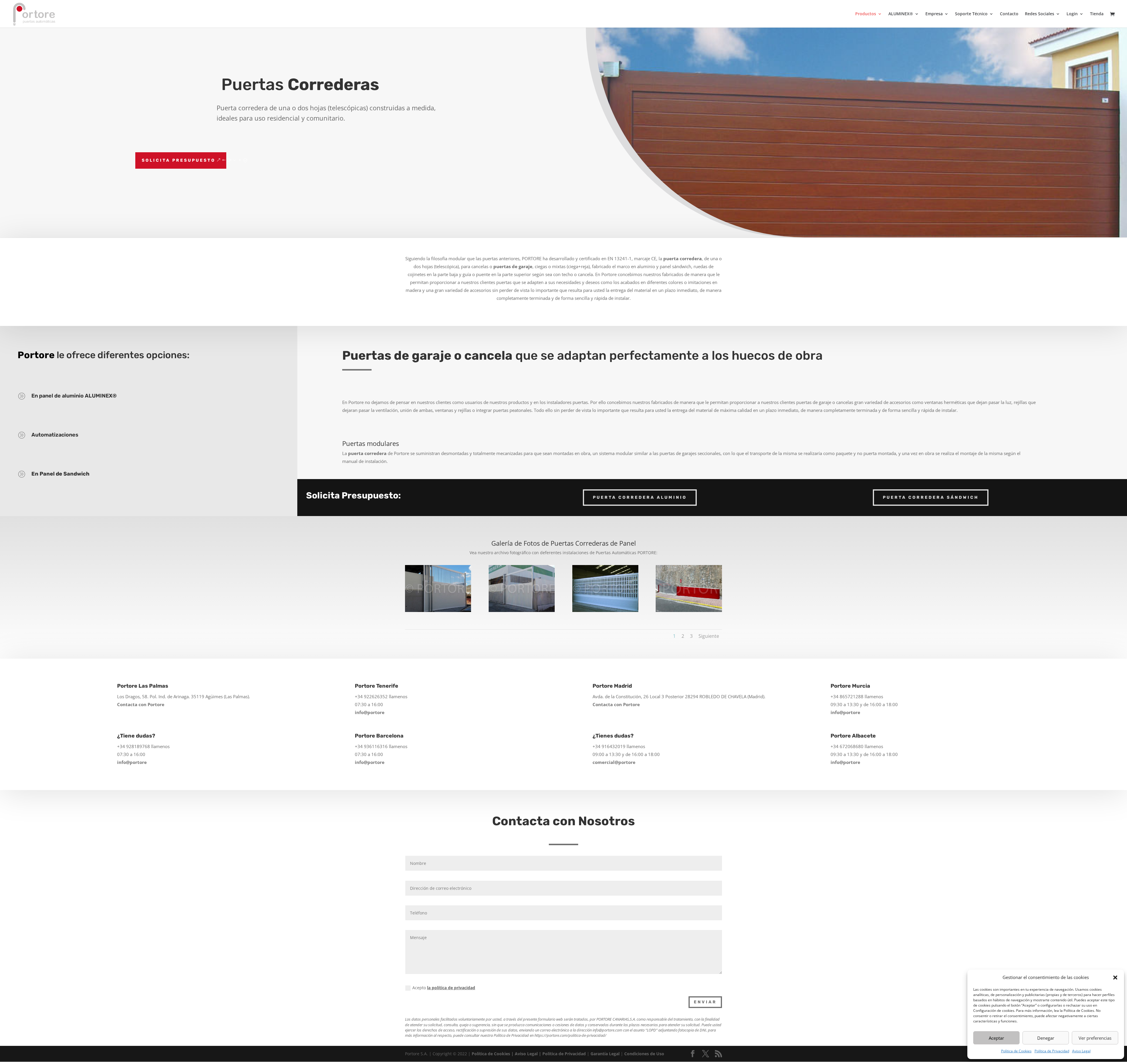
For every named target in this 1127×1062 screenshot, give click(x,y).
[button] (1115, 977)
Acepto (443, 987)
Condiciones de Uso (644, 1053)
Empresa (934, 14)
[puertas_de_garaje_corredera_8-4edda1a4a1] (689, 610)
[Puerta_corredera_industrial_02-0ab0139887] (522, 610)
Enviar (705, 1002)
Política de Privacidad (1052, 1051)
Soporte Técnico (971, 14)
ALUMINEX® (900, 14)
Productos (865, 14)
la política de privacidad (451, 987)
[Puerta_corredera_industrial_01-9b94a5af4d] (438, 610)
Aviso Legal (1081, 1051)
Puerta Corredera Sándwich (930, 497)
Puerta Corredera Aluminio (640, 497)
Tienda (1097, 14)
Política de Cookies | (493, 1053)
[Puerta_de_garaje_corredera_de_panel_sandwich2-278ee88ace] (605, 610)
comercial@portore (614, 762)
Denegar (1045, 1038)
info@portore (369, 712)
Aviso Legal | (528, 1053)
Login (1072, 14)
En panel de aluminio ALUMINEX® (74, 396)
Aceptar (996, 1038)
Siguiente (709, 636)
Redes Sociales (1039, 14)
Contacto (1009, 14)
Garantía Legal (605, 1053)
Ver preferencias (1095, 1038)
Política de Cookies (1016, 1051)
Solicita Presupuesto (178, 160)
